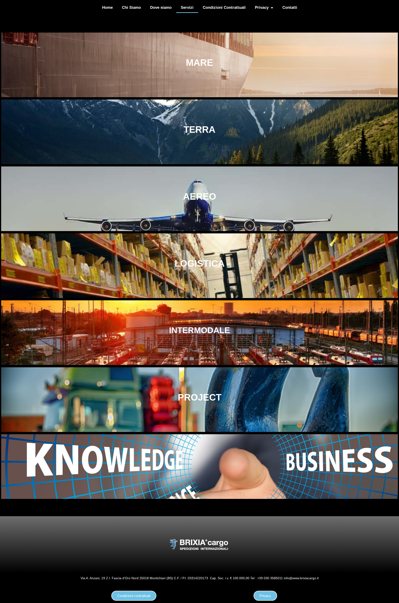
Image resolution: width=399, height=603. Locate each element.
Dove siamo (161, 7)
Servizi (187, 7)
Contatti (289, 7)
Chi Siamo (131, 7)
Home (107, 7)
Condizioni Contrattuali (224, 7)
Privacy (262, 7)
